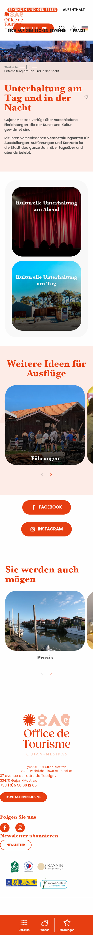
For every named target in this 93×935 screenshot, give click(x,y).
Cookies (66, 771)
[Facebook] (5, 829)
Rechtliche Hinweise (44, 771)
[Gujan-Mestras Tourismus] (13, 20)
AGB (23, 771)
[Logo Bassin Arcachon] (50, 866)
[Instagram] (20, 829)
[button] (32, 10)
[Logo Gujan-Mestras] (54, 882)
